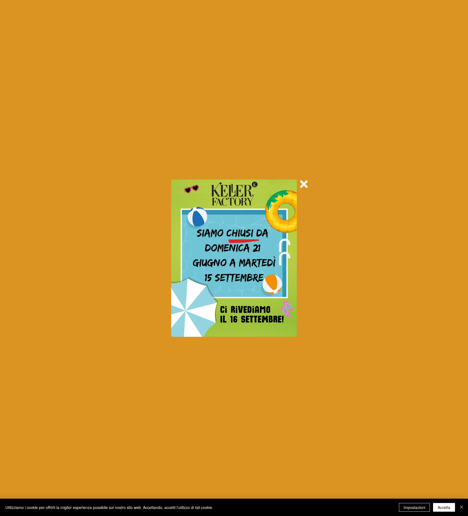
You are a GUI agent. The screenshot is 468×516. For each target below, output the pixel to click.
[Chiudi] (461, 507)
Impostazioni (414, 507)
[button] (304, 184)
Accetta (444, 507)
